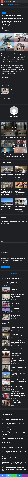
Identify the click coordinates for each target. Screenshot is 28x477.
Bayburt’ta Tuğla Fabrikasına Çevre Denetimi (20, 176)
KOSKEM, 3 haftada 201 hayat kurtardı (12, 278)
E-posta (3, 247)
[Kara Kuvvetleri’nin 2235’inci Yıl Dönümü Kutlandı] (6, 354)
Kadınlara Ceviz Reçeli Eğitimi (7, 175)
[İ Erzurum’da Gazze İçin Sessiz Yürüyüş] (6, 304)
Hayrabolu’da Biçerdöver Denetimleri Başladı (20, 191)
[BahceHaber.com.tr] (14, 4)
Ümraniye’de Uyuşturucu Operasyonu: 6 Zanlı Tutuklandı (17, 296)
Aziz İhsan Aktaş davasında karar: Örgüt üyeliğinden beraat (18, 402)
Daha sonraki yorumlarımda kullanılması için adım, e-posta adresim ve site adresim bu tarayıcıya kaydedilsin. (14, 260)
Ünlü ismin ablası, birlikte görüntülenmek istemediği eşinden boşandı (18, 395)
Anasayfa (4, 9)
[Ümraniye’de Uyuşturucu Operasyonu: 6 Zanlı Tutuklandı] (6, 297)
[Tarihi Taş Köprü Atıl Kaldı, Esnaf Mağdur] (7, 201)
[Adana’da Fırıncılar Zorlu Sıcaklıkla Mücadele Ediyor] (21, 201)
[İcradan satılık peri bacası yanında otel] (6, 290)
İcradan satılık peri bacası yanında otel (12, 1)
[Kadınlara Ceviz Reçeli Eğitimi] (7, 169)
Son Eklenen (14, 273)
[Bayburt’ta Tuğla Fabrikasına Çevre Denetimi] (21, 169)
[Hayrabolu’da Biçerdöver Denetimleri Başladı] (21, 185)
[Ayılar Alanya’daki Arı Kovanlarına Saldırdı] (5, 91)
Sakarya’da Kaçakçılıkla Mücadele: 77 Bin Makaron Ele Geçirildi (18, 360)
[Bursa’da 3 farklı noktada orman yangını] (6, 375)
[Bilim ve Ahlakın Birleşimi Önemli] (6, 310)
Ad (2, 241)
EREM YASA (6, 28)
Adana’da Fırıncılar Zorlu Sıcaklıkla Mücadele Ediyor (20, 208)
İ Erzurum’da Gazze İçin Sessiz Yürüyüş (17, 302)
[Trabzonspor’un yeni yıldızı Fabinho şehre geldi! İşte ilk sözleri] (6, 368)
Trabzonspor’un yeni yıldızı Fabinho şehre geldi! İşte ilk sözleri (18, 367)
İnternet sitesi (4, 252)
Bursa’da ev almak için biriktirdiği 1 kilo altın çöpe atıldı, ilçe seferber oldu (6, 192)
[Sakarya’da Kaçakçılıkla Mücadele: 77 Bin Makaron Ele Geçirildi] (6, 361)
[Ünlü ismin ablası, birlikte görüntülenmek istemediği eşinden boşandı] (6, 396)
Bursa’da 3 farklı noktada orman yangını (18, 373)
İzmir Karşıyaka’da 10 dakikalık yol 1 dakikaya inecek (17, 388)
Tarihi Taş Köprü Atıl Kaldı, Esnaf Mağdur (6, 207)
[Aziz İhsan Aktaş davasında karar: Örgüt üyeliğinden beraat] (6, 403)
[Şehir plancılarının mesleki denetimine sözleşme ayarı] (6, 382)
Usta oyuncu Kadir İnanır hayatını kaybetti (13, 348)
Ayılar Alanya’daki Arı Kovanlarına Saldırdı (16, 316)
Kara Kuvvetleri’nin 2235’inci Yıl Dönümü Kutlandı (18, 352)
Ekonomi (10, 9)
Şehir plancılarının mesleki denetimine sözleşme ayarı (18, 380)
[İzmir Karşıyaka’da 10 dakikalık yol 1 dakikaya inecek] (6, 388)
